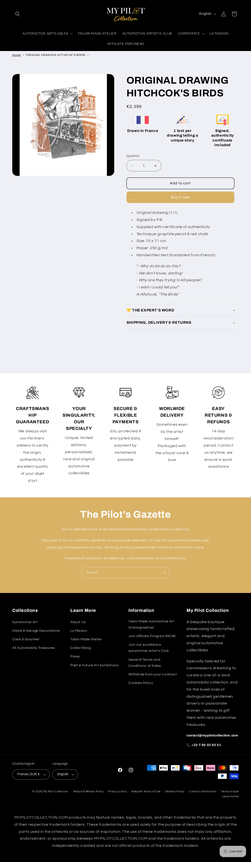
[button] (17, 14)
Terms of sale (230, 791)
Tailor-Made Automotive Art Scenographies (151, 624)
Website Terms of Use (146, 791)
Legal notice (230, 796)
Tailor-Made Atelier (86, 639)
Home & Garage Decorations (36, 630)
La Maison (78, 630)
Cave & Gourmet (25, 639)
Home (16, 55)
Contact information (202, 791)
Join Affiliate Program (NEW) (152, 636)
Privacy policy (117, 791)
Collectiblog (80, 648)
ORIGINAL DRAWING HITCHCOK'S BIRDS (55, 55)
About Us (78, 622)
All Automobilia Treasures (33, 648)
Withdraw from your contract (152, 674)
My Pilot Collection (55, 791)
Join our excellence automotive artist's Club (148, 648)
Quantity (132, 156)
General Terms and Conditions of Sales (144, 663)
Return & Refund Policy (88, 791)
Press (75, 656)
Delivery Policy (175, 791)
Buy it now (180, 197)
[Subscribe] (164, 572)
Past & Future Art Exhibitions (94, 665)
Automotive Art (25, 622)
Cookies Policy (140, 683)
